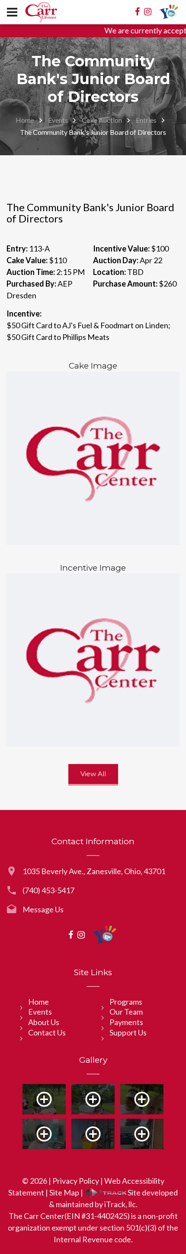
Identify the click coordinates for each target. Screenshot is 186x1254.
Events (58, 120)
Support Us (128, 1032)
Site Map (64, 1192)
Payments (126, 1022)
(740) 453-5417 (48, 890)
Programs (125, 1001)
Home (25, 120)
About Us (43, 1022)
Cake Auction (102, 120)
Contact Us (47, 1032)
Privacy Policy (75, 1180)
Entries (146, 120)
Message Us (43, 909)
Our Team (126, 1011)
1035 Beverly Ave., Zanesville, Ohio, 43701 (93, 871)
